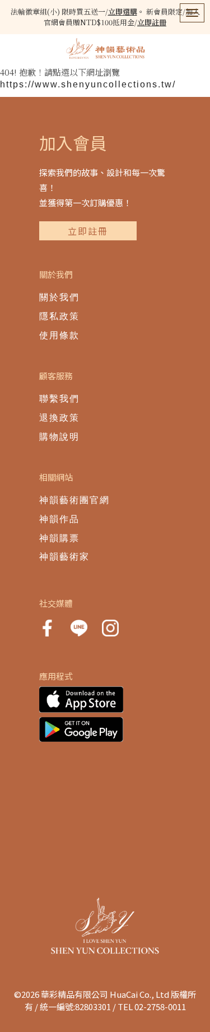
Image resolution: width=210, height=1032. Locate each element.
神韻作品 (59, 519)
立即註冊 (151, 22)
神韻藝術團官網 (74, 500)
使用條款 (59, 335)
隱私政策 (59, 316)
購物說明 (59, 436)
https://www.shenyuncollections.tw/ (88, 84)
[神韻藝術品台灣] (105, 49)
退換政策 (59, 417)
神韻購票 (59, 538)
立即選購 (122, 11)
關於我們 (59, 297)
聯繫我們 (59, 398)
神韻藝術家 (64, 556)
